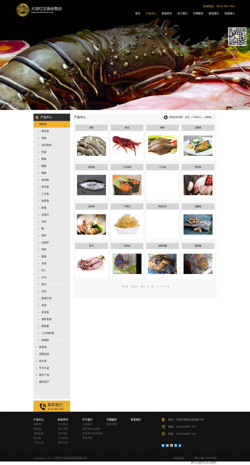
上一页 (150, 286)
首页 (187, 117)
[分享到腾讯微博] (175, 445)
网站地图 (178, 458)
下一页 (166, 286)
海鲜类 (208, 117)
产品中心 (197, 117)
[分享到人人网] (180, 445)
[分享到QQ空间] (167, 445)
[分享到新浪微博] (171, 445)
